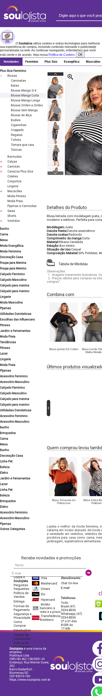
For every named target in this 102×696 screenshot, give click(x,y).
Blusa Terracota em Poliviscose (64, 502)
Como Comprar (20, 623)
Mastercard (49, 583)
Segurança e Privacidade (22, 616)
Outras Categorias (12, 529)
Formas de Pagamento (22, 608)
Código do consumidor (22, 636)
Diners (45, 589)
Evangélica (71, 61)
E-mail (65, 588)
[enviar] (88, 573)
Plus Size (51, 61)
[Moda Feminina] (64, 340)
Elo (43, 594)
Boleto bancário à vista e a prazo (50, 608)
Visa (44, 578)
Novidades (11, 61)
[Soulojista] (25, 20)
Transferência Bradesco (50, 617)
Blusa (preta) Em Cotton (63, 349)
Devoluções (22, 630)
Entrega (19, 601)
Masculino (93, 61)
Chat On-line (69, 583)
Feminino (31, 61)
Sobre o (21, 579)
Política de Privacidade (22, 644)
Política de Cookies (62, 54)
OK (80, 54)
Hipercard (48, 600)
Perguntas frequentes (21, 587)
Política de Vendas (21, 595)
